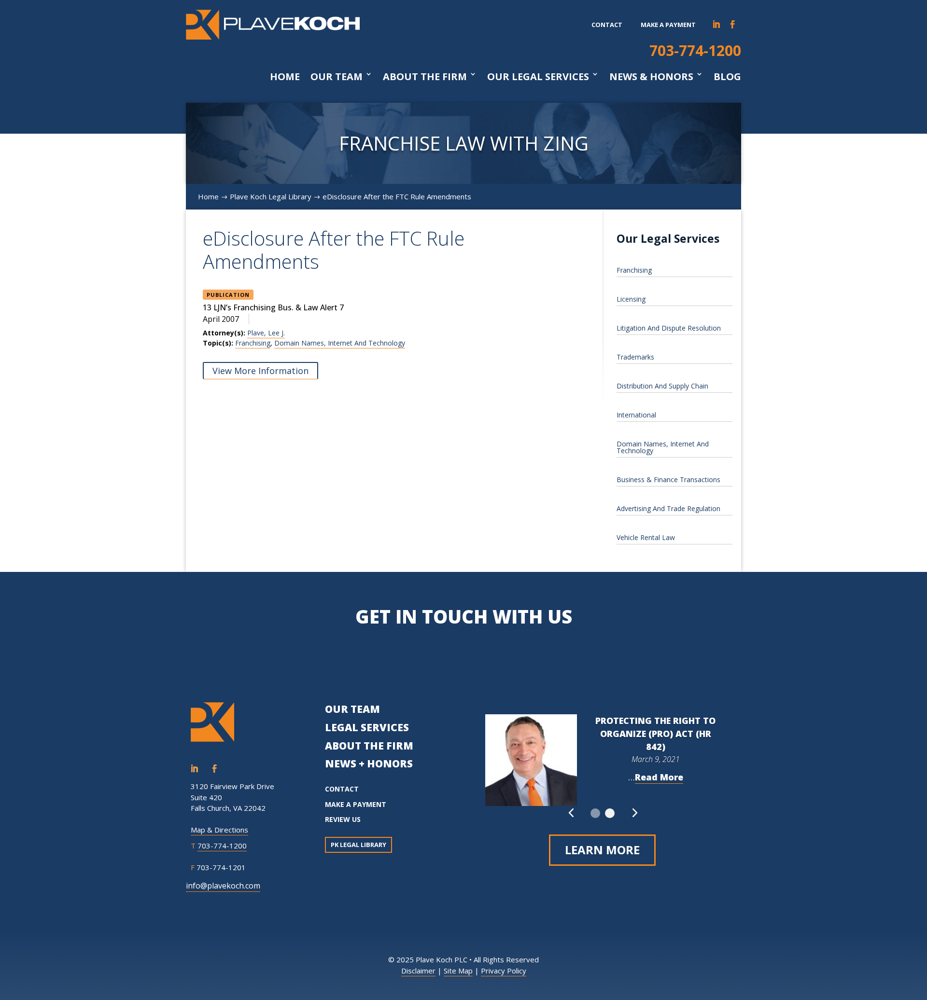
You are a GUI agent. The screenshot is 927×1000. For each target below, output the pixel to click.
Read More (659, 777)
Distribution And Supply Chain (662, 385)
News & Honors (651, 76)
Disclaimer (418, 970)
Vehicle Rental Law (646, 537)
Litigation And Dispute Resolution (669, 328)
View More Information (260, 370)
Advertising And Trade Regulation (668, 508)
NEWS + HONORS (369, 763)
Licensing (631, 299)
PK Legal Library (358, 844)
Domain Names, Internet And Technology (339, 342)
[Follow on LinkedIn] (716, 24)
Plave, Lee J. (266, 332)
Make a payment (668, 24)
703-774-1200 (695, 50)
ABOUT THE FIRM (369, 745)
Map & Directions (219, 829)
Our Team (336, 76)
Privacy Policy (503, 970)
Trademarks (635, 356)
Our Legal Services (538, 76)
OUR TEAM (352, 709)
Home (285, 76)
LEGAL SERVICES (367, 727)
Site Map (458, 970)
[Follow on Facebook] (733, 24)
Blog (727, 76)
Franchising (252, 342)
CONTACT (342, 788)
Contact (606, 24)
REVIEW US (343, 819)
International (636, 414)
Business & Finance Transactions (668, 479)
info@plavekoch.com (223, 885)
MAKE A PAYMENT (355, 804)
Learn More (602, 850)
